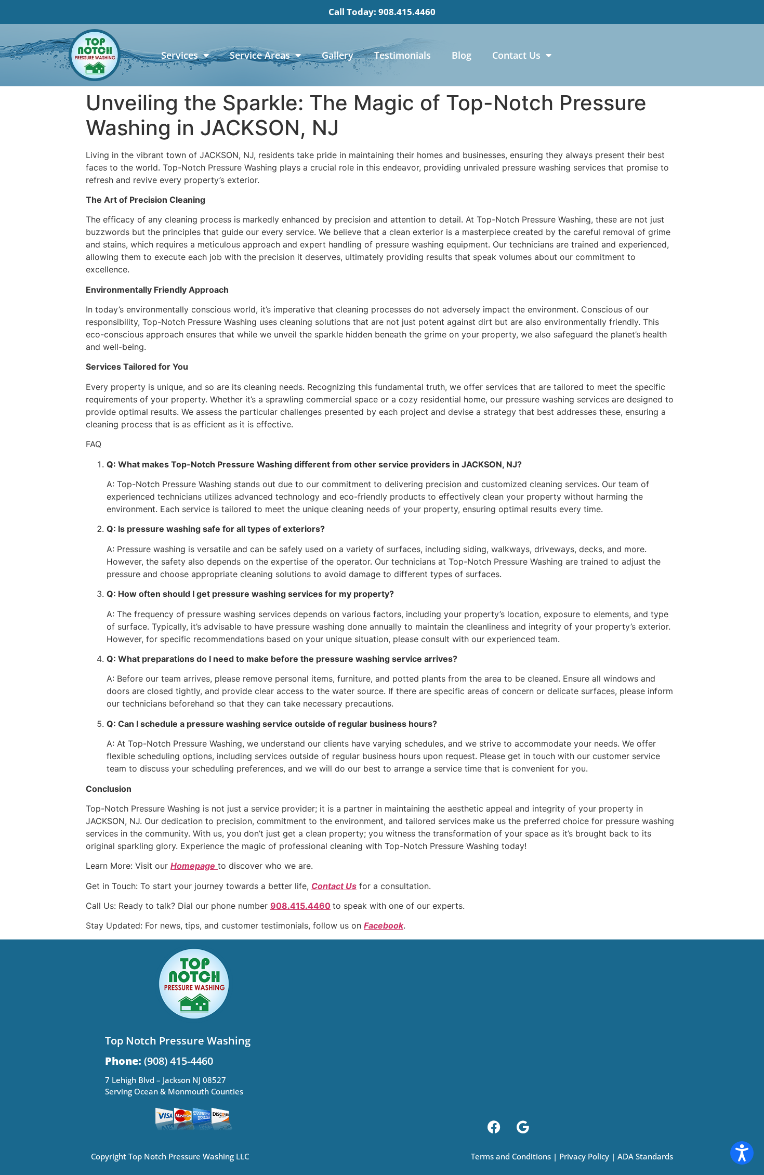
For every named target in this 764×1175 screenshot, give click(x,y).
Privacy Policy (584, 1156)
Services (179, 55)
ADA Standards (645, 1156)
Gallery (337, 55)
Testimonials (402, 55)
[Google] (523, 1127)
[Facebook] (494, 1127)
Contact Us (516, 55)
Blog (461, 55)
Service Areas (260, 55)
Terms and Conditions (511, 1156)
